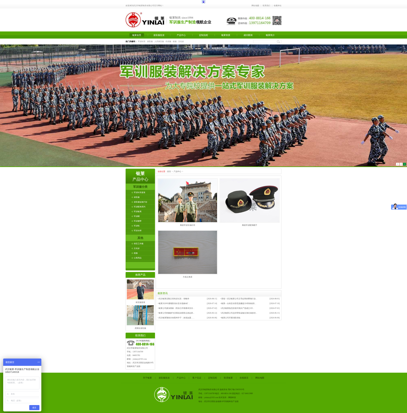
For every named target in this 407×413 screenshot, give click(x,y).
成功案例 (248, 35)
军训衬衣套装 (139, 191)
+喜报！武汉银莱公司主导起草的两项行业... (238, 297)
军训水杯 (137, 229)
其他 (140, 236)
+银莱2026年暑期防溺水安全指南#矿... (174, 302)
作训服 (168, 41)
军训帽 (137, 215)
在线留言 (244, 376)
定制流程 (203, 35)
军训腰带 (137, 220)
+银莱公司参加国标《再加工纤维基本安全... (176, 307)
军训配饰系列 (139, 205)
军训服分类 (140, 185)
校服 (175, 41)
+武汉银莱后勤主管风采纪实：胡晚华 (173, 297)
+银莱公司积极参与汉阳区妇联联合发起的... (176, 312)
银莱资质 (225, 35)
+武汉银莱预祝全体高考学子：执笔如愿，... (176, 316)
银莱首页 (136, 35)
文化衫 (181, 41)
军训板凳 (137, 210)
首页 (169, 170)
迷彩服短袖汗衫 (140, 201)
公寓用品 (137, 256)
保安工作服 (138, 242)
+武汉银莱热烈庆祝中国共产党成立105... (237, 307)
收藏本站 (277, 5)
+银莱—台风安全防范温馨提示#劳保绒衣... (238, 302)
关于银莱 (147, 376)
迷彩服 (150, 41)
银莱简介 (270, 35)
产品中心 (181, 35)
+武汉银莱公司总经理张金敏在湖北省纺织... (238, 312)
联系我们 (266, 5)
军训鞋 (137, 224)
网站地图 (255, 5)
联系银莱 (228, 376)
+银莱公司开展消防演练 (230, 316)
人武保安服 (159, 41)
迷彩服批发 (159, 35)
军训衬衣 (141, 41)
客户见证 (196, 376)
